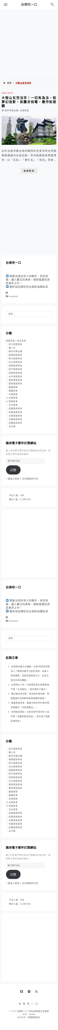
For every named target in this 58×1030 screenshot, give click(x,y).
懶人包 (12, 348)
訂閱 (13, 470)
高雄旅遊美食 (15, 408)
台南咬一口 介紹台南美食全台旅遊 (33, 1011)
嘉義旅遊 (13, 387)
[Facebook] (7, 293)
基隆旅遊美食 (15, 355)
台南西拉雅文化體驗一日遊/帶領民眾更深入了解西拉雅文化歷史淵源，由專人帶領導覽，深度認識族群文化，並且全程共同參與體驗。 (30, 673)
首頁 (9, 83)
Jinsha (32, 1014)
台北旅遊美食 (15, 362)
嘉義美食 (13, 390)
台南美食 (13, 398)
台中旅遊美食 (15, 376)
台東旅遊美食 (15, 416)
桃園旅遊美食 (15, 365)
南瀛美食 (13, 401)
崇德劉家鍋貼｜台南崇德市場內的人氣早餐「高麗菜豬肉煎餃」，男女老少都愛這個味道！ (30, 716)
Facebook (13, 296)
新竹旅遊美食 (15, 369)
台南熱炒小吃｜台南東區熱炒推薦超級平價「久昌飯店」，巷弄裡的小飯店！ (30, 686)
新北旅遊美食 (15, 358)
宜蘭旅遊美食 (15, 423)
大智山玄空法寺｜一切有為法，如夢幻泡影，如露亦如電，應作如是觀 (29, 102)
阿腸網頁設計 (34, 1017)
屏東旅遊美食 (15, 412)
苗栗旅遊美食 (15, 373)
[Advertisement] (29, 43)
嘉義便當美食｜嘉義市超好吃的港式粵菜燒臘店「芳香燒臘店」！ (30, 705)
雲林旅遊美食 (15, 383)
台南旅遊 (24, 110)
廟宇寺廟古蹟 (11, 110)
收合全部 (21, 340)
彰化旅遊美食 (15, 344)
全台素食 (13, 405)
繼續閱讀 (29, 171)
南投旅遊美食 (15, 380)
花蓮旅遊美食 (15, 419)
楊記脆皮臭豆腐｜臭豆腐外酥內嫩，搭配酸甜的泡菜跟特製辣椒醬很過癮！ (30, 695)
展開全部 (10, 340)
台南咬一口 (29, 4)
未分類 (12, 426)
